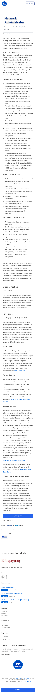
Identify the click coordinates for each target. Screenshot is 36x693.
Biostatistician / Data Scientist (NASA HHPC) (15, 600)
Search (18, 690)
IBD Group (27, 678)
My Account (6, 639)
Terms (29, 681)
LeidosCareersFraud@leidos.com (14, 460)
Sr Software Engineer (7, 587)
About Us (4, 611)
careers (3, 613)
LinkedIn (17, 525)
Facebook (10, 525)
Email (21, 525)
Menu (30, 3)
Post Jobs (5, 636)
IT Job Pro (18, 678)
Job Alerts (4, 625)
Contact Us (4, 615)
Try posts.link (5, 627)
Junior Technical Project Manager (11, 594)
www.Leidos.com (20, 370)
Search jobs (4, 624)
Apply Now (18, 516)
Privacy (24, 681)
